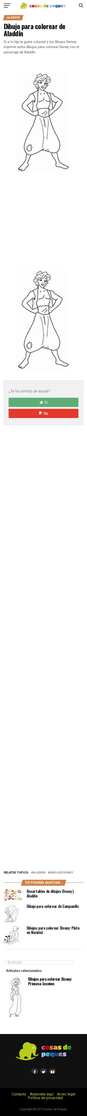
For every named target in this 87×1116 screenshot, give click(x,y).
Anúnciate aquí (41, 1094)
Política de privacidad (45, 1098)
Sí (46, 402)
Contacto (19, 1094)
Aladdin (39, 872)
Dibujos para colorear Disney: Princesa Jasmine (50, 981)
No (46, 413)
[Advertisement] (44, 221)
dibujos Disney (61, 872)
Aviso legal (66, 1094)
